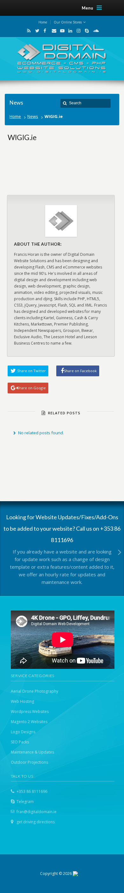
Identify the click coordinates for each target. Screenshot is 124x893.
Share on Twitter (31, 370)
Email (52, 31)
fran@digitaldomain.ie (37, 811)
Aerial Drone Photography (34, 691)
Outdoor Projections (29, 762)
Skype (85, 31)
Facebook (44, 31)
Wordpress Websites (30, 711)
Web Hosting (22, 701)
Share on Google (31, 387)
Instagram (77, 31)
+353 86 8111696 (32, 791)
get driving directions (36, 822)
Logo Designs (23, 731)
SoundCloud (93, 31)
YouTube (60, 31)
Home (15, 116)
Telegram (25, 801)
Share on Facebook (80, 370)
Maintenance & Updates (32, 752)
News (32, 116)
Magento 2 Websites (29, 721)
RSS (27, 31)
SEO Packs (20, 742)
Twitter (36, 31)
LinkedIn (69, 31)
